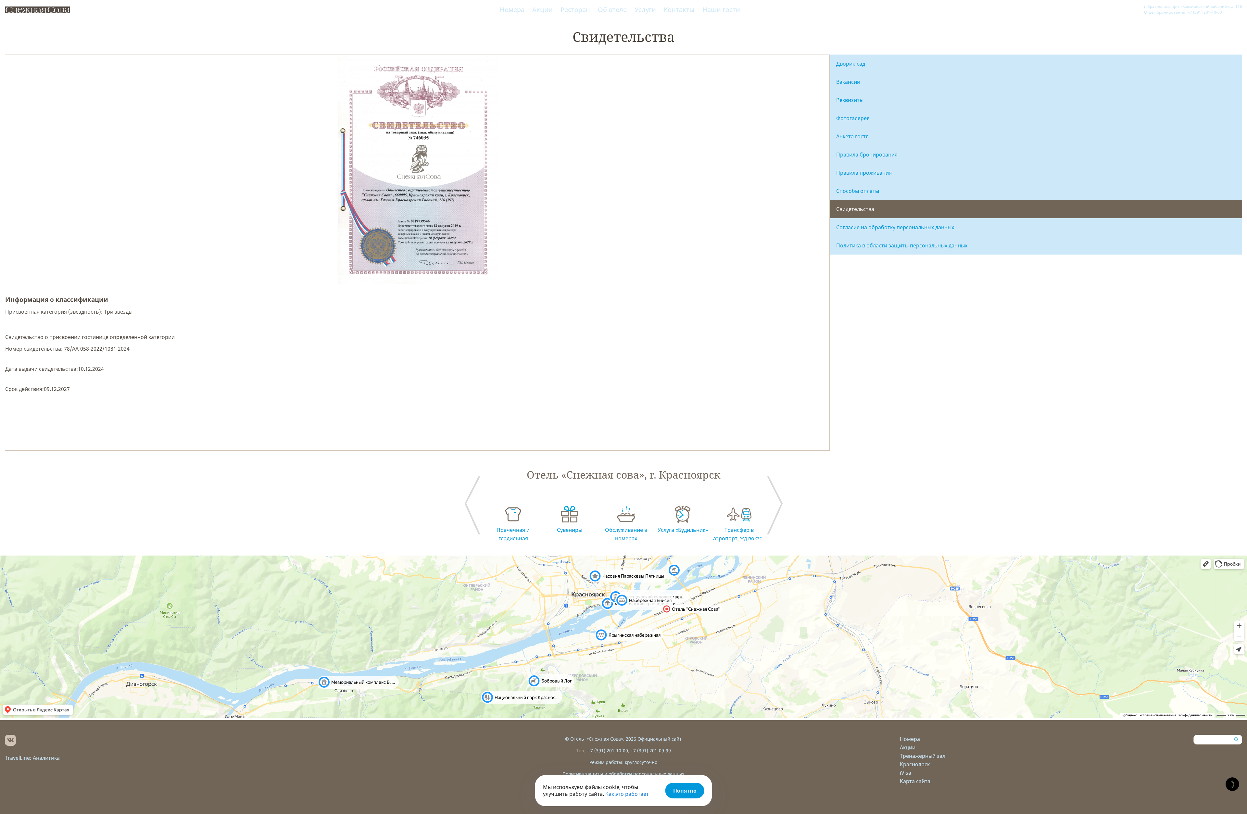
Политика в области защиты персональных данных (901, 245)
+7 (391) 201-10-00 (608, 750)
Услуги (645, 9)
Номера (512, 9)
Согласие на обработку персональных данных (895, 227)
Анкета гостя (852, 136)
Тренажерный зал (922, 755)
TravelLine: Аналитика (32, 757)
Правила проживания (864, 172)
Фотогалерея (853, 118)
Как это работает (627, 793)
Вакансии (848, 81)
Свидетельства (855, 209)
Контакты (679, 9)
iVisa (905, 772)
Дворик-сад (850, 63)
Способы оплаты (857, 190)
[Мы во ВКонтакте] (10, 740)
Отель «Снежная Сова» (596, 739)
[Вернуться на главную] (37, 10)
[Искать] (1237, 739)
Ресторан (575, 9)
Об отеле (612, 9)
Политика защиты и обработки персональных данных (623, 774)
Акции (542, 9)
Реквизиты (849, 100)
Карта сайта (915, 781)
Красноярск (915, 764)
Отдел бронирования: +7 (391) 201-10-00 (1183, 12)
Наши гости (721, 9)
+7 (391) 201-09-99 (651, 750)
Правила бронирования (867, 154)
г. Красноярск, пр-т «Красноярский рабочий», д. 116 (1193, 6)
